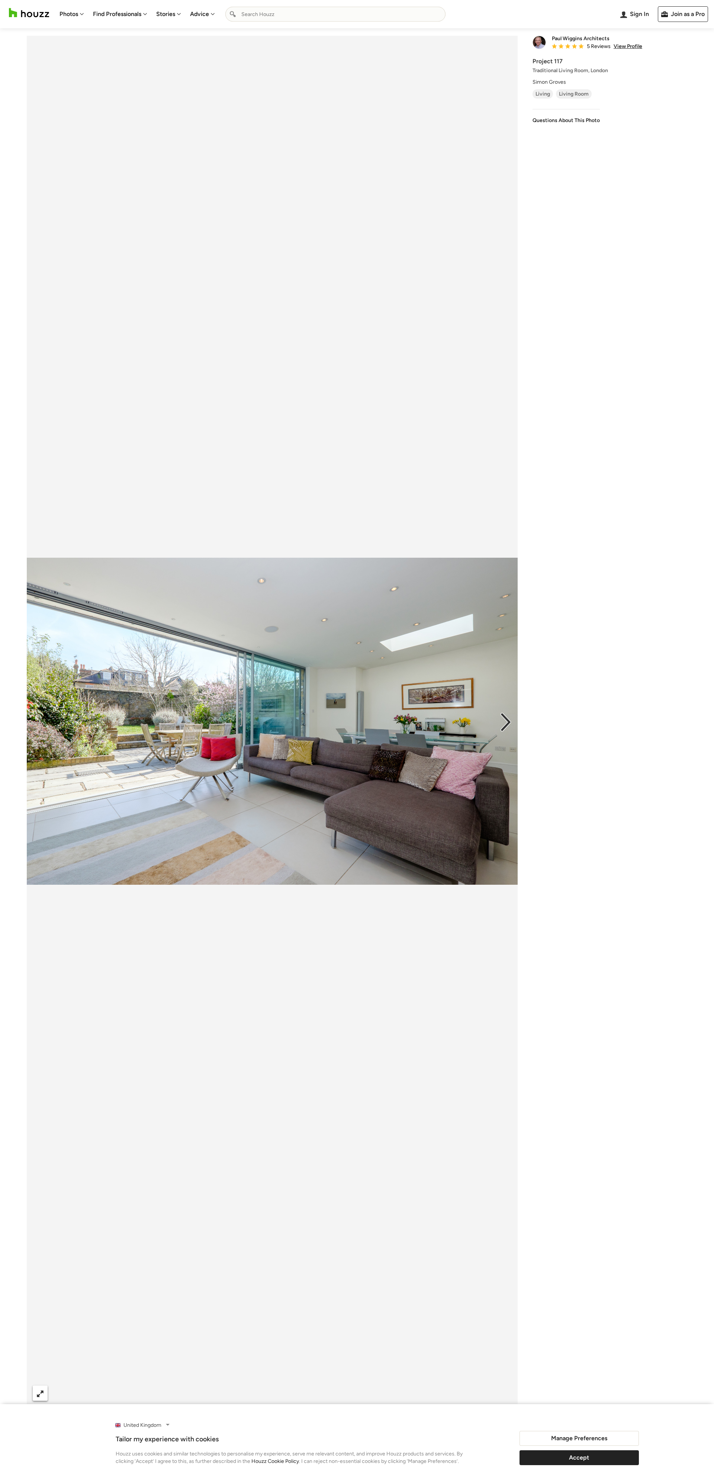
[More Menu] (504, 1393)
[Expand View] (40, 1393)
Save (296, 1393)
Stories (165, 13)
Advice (199, 13)
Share (258, 1393)
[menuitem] (72, 14)
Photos (69, 13)
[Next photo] (506, 721)
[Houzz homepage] (29, 12)
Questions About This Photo (566, 120)
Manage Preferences (579, 1438)
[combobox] (335, 14)
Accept (579, 1457)
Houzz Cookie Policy (275, 1461)
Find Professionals (117, 13)
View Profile (628, 46)
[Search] (232, 14)
